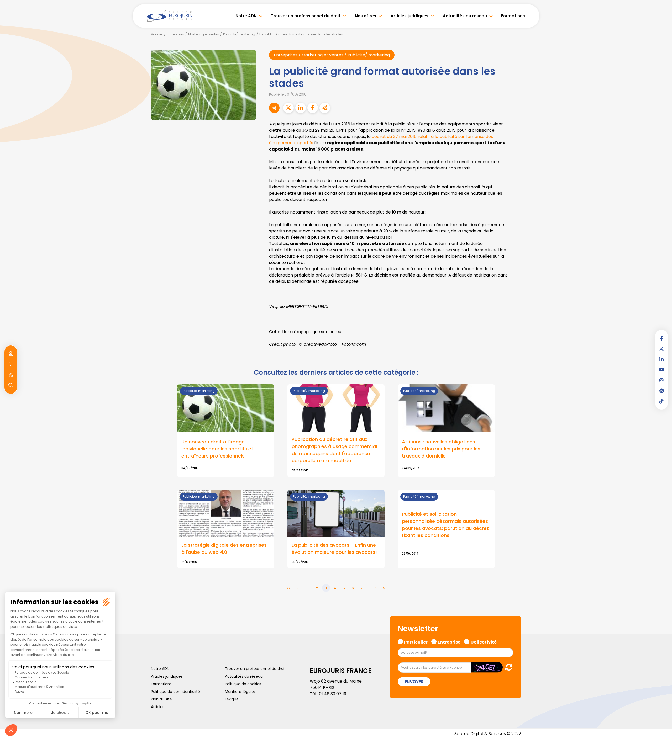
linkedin (661, 359)
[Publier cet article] (288, 108)
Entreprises (175, 34)
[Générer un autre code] (507, 667)
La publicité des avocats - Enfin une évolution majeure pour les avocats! (334, 548)
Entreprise (449, 641)
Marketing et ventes (203, 34)
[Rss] (11, 375)
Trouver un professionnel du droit (305, 16)
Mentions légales (240, 691)
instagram (661, 380)
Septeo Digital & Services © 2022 (487, 734)
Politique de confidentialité (175, 691)
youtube (661, 369)
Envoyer (414, 682)
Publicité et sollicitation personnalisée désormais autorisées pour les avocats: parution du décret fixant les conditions (445, 525)
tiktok (661, 401)
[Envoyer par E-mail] (324, 108)
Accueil (157, 34)
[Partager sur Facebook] (312, 108)
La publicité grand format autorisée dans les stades (301, 34)
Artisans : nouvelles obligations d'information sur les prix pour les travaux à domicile (441, 448)
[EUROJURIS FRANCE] (169, 16)
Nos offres (365, 16)
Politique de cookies (243, 684)
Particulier (416, 641)
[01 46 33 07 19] (11, 364)
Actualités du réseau (465, 16)
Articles (157, 706)
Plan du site (161, 699)
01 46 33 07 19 (332, 694)
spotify (661, 390)
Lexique (232, 699)
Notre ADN (246, 16)
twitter (661, 348)
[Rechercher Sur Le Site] (11, 385)
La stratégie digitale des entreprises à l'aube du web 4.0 (224, 548)
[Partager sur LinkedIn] (300, 108)
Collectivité (483, 641)
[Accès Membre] (11, 354)
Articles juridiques (409, 16)
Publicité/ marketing (239, 34)
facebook (661, 338)
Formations (513, 16)
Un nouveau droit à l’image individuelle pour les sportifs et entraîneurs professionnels (217, 448)
